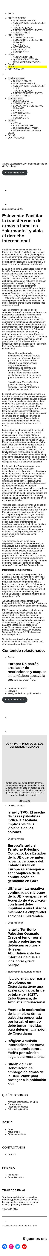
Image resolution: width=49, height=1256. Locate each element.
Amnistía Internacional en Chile (23, 1102)
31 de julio (10, 269)
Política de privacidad (18, 1109)
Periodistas (13, 1175)
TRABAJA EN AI (10, 1209)
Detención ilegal (15, 923)
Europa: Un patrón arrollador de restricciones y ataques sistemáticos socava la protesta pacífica (27, 672)
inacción (39, 269)
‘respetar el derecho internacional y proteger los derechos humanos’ (20, 333)
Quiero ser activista (17, 1134)
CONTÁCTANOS (13, 1147)
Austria (11, 657)
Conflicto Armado (16, 805)
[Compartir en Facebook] (14, 190)
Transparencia (15, 1104)
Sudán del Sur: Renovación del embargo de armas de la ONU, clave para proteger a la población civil (27, 1074)
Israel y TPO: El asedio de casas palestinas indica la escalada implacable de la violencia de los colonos (26, 822)
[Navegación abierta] (3, 74)
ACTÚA (7, 1122)
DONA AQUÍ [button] (24, 801)
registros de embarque (23, 639)
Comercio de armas (17, 688)
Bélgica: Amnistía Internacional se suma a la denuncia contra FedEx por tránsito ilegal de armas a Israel (26, 1049)
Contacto (12, 1154)
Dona (10, 1129)
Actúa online (14, 1132)
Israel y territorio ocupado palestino (24, 693)
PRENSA (8, 1167)
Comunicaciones (16, 1177)
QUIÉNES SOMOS (15, 1095)
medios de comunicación (25, 250)
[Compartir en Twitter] (14, 204)
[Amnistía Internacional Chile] (18, 9)
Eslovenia (12, 691)
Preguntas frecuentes (18, 1107)
